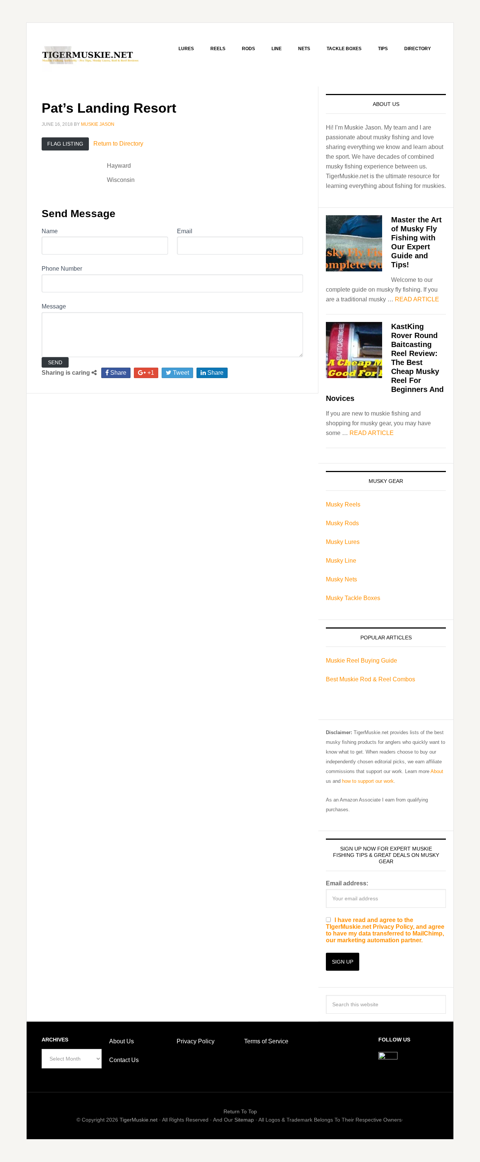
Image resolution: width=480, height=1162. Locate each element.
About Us (121, 1041)
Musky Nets (341, 579)
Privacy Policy (195, 1041)
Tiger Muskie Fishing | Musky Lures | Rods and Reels (90, 55)
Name (50, 231)
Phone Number (62, 268)
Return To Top (240, 1111)
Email (184, 231)
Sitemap (244, 1120)
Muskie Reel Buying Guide (361, 660)
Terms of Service (266, 1041)
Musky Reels (343, 504)
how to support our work (368, 781)
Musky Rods (342, 523)
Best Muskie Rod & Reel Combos (370, 679)
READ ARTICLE (417, 299)
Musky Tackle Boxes (353, 598)
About (436, 771)
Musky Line (341, 560)
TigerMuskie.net (139, 1120)
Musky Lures (343, 542)
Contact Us (124, 1060)
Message (54, 306)
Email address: (347, 883)
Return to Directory (118, 143)
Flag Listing (65, 144)
